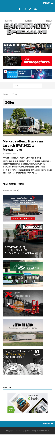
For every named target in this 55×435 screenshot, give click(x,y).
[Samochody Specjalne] (27, 27)
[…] (36, 172)
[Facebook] (19, 9)
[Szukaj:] (27, 85)
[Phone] (30, 9)
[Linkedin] (24, 9)
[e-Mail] (35, 9)
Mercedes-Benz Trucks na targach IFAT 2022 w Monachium (23, 145)
